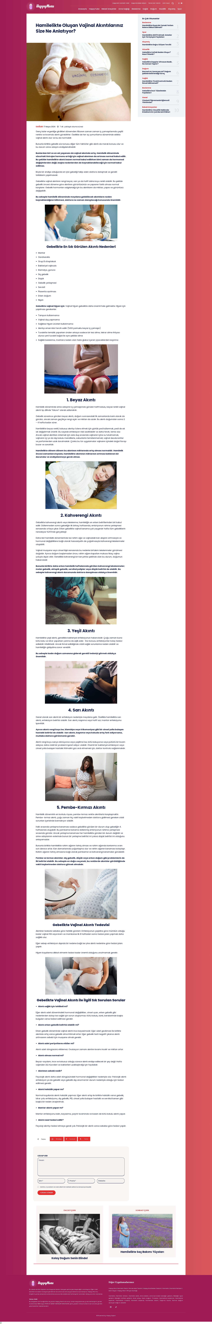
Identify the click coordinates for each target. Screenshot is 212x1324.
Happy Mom (122, 1290)
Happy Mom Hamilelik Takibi (118, 1288)
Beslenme (146, 22)
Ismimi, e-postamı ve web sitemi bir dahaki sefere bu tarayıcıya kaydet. (65, 1187)
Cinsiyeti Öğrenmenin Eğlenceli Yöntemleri (155, 101)
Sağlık (39, 127)
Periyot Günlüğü (132, 1290)
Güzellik (145, 49)
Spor (144, 32)
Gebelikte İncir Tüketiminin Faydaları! (154, 92)
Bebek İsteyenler (149, 107)
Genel (145, 97)
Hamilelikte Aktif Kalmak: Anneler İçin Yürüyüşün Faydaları (157, 36)
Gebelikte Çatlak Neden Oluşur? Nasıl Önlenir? (156, 53)
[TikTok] (116, 1307)
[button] (172, 3)
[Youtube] (181, 3)
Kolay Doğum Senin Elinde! (70, 1258)
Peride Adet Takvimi (135, 1288)
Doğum (145, 68)
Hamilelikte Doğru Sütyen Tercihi (156, 44)
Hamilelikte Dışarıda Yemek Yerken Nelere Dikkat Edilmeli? (157, 26)
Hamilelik (165, 1288)
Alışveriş (146, 42)
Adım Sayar (112, 1290)
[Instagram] (179, 3)
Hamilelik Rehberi (176, 1288)
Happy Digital (111, 1315)
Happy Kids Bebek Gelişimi (152, 1288)
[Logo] (47, 6)
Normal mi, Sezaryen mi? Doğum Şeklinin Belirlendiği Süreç (156, 72)
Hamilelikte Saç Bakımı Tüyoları (142, 1252)
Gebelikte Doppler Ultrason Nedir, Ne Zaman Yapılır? (157, 63)
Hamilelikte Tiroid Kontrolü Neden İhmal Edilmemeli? (157, 82)
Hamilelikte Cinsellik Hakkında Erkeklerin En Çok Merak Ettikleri (156, 111)
